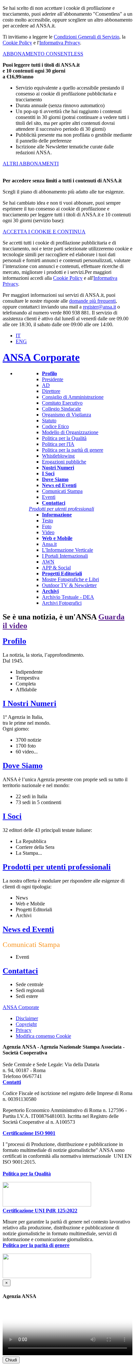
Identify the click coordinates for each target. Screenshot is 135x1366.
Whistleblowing (58, 456)
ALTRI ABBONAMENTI (31, 163)
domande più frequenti (92, 301)
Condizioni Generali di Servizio (86, 37)
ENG (21, 341)
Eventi (48, 497)
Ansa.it (49, 544)
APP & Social (56, 567)
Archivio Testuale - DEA (68, 597)
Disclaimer (27, 1018)
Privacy (23, 1030)
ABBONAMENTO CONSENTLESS (43, 54)
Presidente (52, 379)
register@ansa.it (99, 307)
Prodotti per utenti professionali (57, 867)
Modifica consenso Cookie (43, 1036)
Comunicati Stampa (62, 491)
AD (46, 385)
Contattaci (20, 971)
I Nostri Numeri (29, 703)
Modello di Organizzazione (70, 432)
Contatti (12, 1082)
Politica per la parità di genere (72, 450)
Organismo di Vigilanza (66, 414)
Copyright (26, 1024)
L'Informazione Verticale (67, 550)
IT (18, 335)
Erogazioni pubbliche (64, 461)
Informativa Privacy (59, 42)
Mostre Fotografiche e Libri (70, 579)
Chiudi (11, 1360)
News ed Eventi (28, 929)
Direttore (51, 391)
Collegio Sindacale (61, 409)
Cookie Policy (17, 42)
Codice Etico (55, 426)
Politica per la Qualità (64, 438)
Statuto (49, 420)
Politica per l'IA (58, 444)
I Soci (12, 816)
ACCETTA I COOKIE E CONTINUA (44, 231)
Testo (47, 520)
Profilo (14, 641)
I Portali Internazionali (65, 556)
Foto (46, 526)
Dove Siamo (23, 765)
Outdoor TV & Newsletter (69, 585)
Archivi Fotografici (62, 603)
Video (48, 532)
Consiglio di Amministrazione (73, 397)
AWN (48, 562)
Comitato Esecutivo (62, 403)
